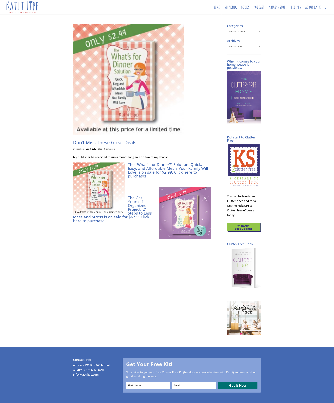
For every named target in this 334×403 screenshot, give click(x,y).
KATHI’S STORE (278, 8)
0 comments (109, 149)
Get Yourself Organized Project (137, 203)
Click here (183, 172)
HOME (216, 8)
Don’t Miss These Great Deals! (105, 142)
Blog (100, 149)
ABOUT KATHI (313, 8)
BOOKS (245, 8)
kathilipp (80, 149)
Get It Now (237, 385)
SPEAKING (231, 8)
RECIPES (296, 8)
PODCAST (259, 8)
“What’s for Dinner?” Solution (162, 164)
